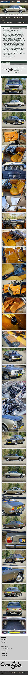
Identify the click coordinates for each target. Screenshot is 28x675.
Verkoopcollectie (6, 648)
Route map (4, 642)
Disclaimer (13, 672)
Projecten (4, 651)
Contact (3, 639)
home (13, 1)
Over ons (4, 653)
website (16, 72)
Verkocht (4, 655)
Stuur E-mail (18, 71)
